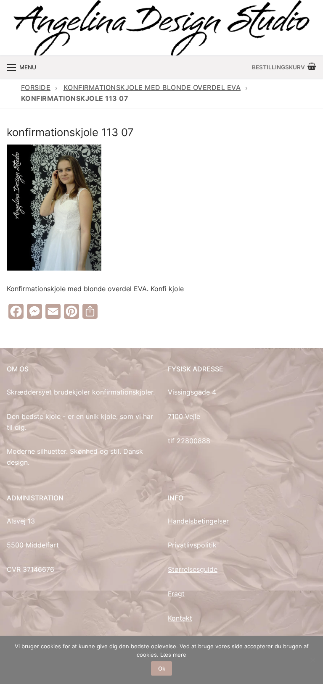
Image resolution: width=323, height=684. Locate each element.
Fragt (176, 593)
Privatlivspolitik (192, 545)
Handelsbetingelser (198, 521)
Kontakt (180, 618)
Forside (36, 87)
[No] (312, 660)
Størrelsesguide (192, 569)
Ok (161, 668)
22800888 (193, 441)
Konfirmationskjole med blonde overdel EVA (152, 87)
